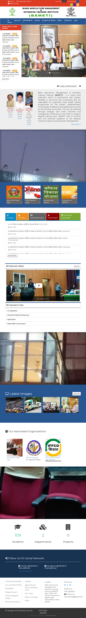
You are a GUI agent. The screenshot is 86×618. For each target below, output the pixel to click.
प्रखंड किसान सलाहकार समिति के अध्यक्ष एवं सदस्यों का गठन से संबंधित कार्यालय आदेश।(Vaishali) (39, 247)
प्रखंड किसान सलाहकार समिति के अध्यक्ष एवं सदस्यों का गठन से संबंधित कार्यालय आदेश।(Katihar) (39, 231)
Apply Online (14, 3)
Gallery (28, 581)
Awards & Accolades (66, 216)
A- (65, 1)
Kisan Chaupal (31, 597)
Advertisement (37, 218)
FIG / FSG (29, 594)
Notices (10, 218)
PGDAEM (9, 588)
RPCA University (32, 458)
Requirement (11, 592)
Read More (75, 124)
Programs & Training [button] (48, 20)
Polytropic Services (51, 615)
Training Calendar (13, 581)
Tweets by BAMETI (25, 571)
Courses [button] (37, 20)
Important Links (24, 1)
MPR (27, 601)
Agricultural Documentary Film (31, 587)
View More (5, 79)
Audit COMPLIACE (62, 86)
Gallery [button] (59, 20)
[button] (26, 51)
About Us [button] (17, 20)
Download (52, 218)
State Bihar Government (17, 324)
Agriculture (12, 319)
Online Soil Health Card (13, 459)
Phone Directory (12, 602)
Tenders (22, 218)
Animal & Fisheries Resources (18, 315)
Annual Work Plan (13, 585)
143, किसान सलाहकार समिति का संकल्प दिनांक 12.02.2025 (28, 224)
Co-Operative (12, 311)
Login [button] (76, 20)
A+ (63, 1)
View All (76, 266)
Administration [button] (27, 20)
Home (11, 1)
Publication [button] (68, 20)
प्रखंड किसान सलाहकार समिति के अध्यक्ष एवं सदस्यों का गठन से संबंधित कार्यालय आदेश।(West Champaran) (38, 239)
